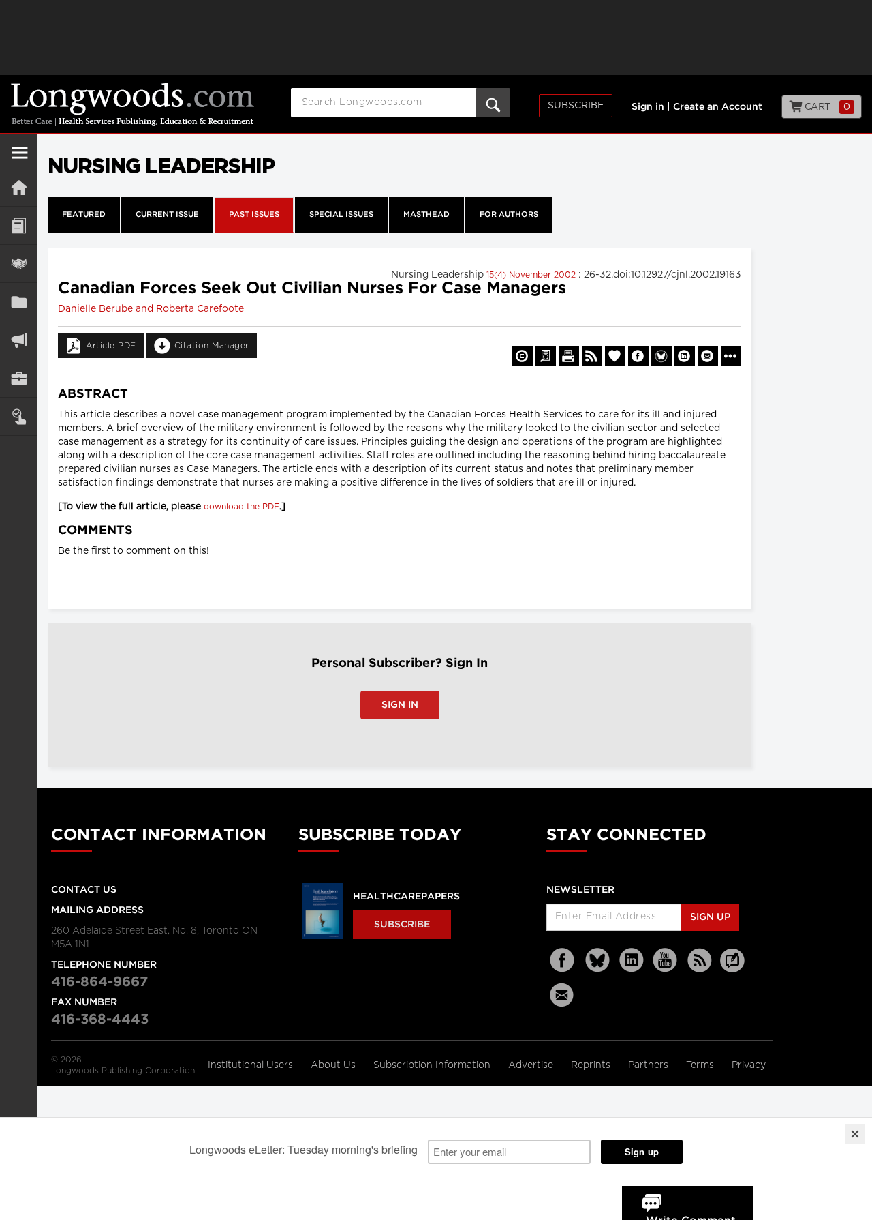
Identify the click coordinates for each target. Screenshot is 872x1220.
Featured (84, 214)
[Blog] (732, 968)
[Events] (18, 263)
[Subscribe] (18, 416)
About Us (334, 1065)
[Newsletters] (563, 994)
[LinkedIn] (631, 960)
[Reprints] (522, 356)
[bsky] (597, 960)
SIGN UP (710, 917)
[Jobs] (18, 378)
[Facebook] (563, 960)
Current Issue (167, 214)
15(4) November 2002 (532, 275)
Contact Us (83, 890)
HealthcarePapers (406, 897)
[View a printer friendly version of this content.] (569, 356)
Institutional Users (252, 1065)
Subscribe (576, 105)
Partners (649, 1065)
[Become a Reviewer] (545, 356)
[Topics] (18, 225)
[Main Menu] (20, 158)
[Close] (855, 1134)
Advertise (532, 1065)
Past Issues (254, 214)
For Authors (509, 214)
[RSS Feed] (699, 960)
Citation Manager (211, 346)
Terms (701, 1065)
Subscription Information (431, 1065)
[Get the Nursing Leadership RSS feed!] (592, 356)
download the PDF (241, 507)
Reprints (592, 1065)
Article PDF (111, 346)
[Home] (18, 187)
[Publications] (18, 302)
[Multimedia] (18, 340)
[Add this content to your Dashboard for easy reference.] (615, 356)
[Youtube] (665, 960)
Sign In (400, 705)
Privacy (749, 1065)
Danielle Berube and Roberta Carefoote (151, 309)
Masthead (426, 214)
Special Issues (341, 214)
